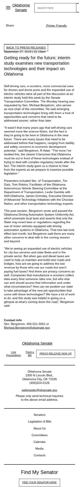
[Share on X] (28, 25)
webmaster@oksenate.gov (39, 390)
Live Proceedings (13, 354)
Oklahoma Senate (21, 7)
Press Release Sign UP (56, 353)
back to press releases (26, 47)
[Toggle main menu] (8, 8)
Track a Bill (29, 354)
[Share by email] (37, 25)
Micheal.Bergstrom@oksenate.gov (27, 327)
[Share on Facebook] (20, 25)
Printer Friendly (56, 25)
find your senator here (39, 482)
